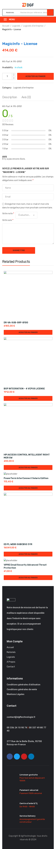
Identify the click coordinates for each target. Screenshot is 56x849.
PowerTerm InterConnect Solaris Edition (26, 478)
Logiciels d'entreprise (33, 26)
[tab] (9, 98)
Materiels (11, 652)
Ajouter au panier (35, 76)
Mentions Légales (15, 694)
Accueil (5, 26)
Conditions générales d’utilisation (23, 684)
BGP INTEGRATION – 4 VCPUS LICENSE (24, 388)
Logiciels (16, 26)
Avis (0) (26, 97)
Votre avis (7, 220)
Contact (11, 666)
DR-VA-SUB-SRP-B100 (16, 322)
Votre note (8, 213)
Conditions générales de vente (22, 689)
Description (9, 97)
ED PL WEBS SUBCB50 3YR (18, 544)
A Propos (11, 662)
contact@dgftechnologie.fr (21, 717)
